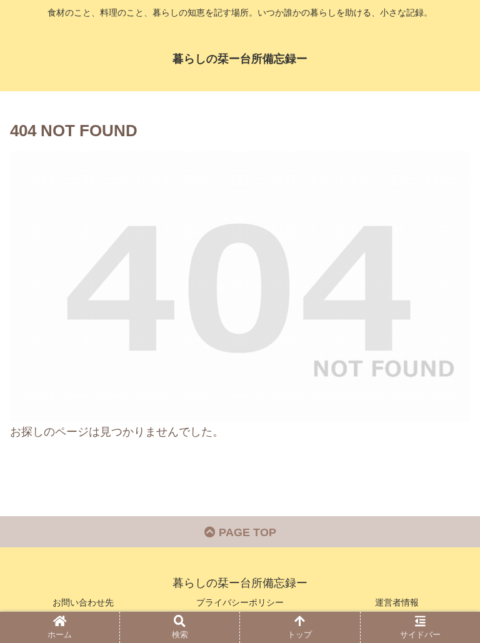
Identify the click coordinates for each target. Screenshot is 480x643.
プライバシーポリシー (240, 602)
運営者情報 (397, 602)
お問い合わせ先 (83, 602)
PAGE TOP (246, 532)
